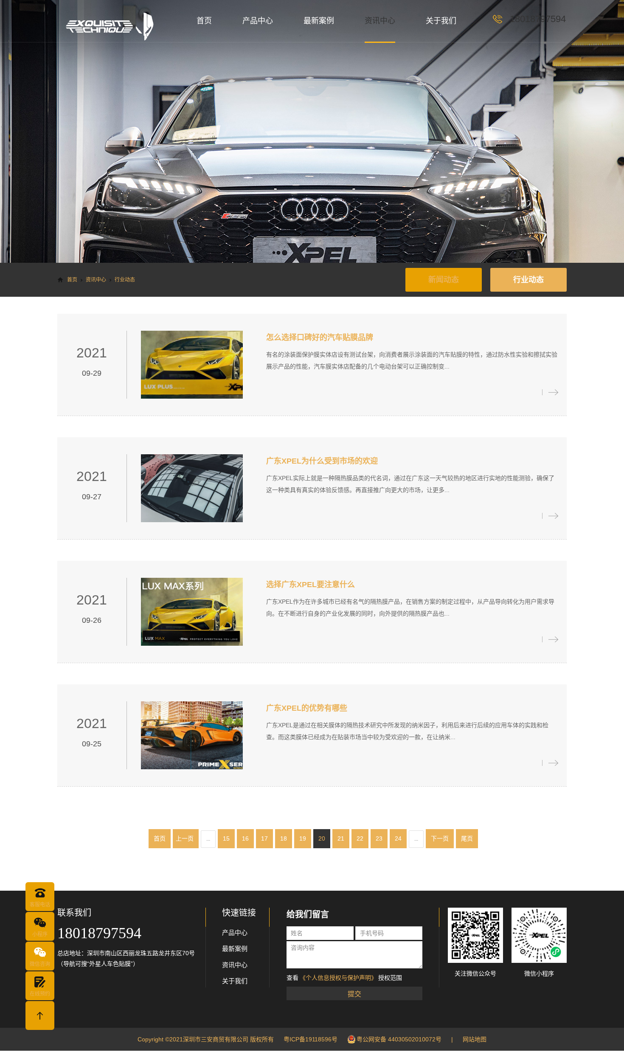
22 (360, 838)
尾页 (467, 838)
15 (226, 838)
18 (283, 838)
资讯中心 (380, 21)
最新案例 (319, 21)
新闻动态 (443, 280)
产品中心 (257, 21)
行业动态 (528, 280)
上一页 (185, 838)
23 (379, 838)
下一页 (440, 838)
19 (302, 838)
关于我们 (441, 21)
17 (264, 838)
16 (245, 838)
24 (398, 838)
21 (340, 838)
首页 (204, 21)
